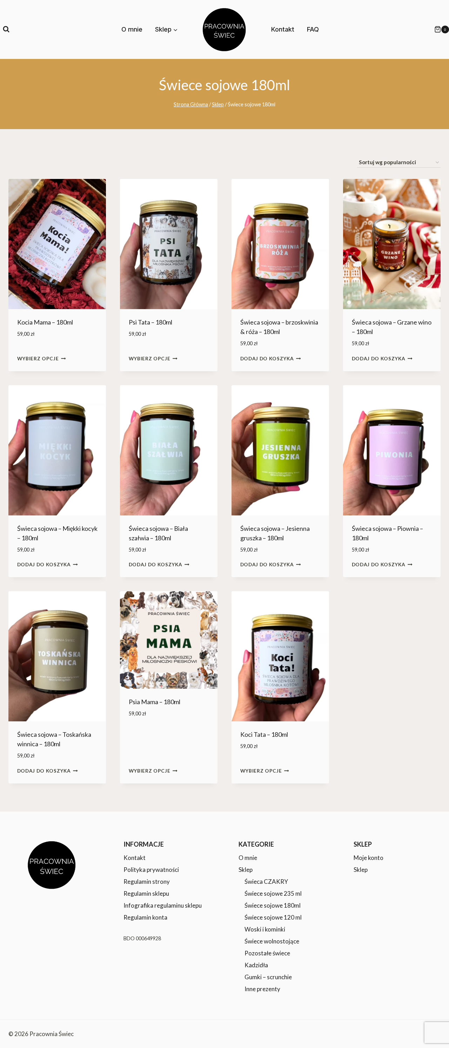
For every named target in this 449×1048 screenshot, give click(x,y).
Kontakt (282, 29)
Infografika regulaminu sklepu (162, 905)
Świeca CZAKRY (266, 881)
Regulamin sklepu (146, 893)
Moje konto (368, 857)
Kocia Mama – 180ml (45, 322)
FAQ (313, 29)
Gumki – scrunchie (268, 977)
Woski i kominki (264, 929)
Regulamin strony (146, 881)
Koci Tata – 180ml (264, 734)
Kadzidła (256, 965)
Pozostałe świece (267, 953)
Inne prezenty (262, 989)
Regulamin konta (145, 917)
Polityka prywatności (151, 869)
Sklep (246, 869)
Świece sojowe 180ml (272, 905)
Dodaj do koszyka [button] (267, 358)
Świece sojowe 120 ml (273, 917)
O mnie (131, 29)
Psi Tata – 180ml (150, 322)
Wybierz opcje (38, 358)
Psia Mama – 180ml (154, 702)
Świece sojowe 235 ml (273, 893)
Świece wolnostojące (271, 941)
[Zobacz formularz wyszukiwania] (6, 29)
